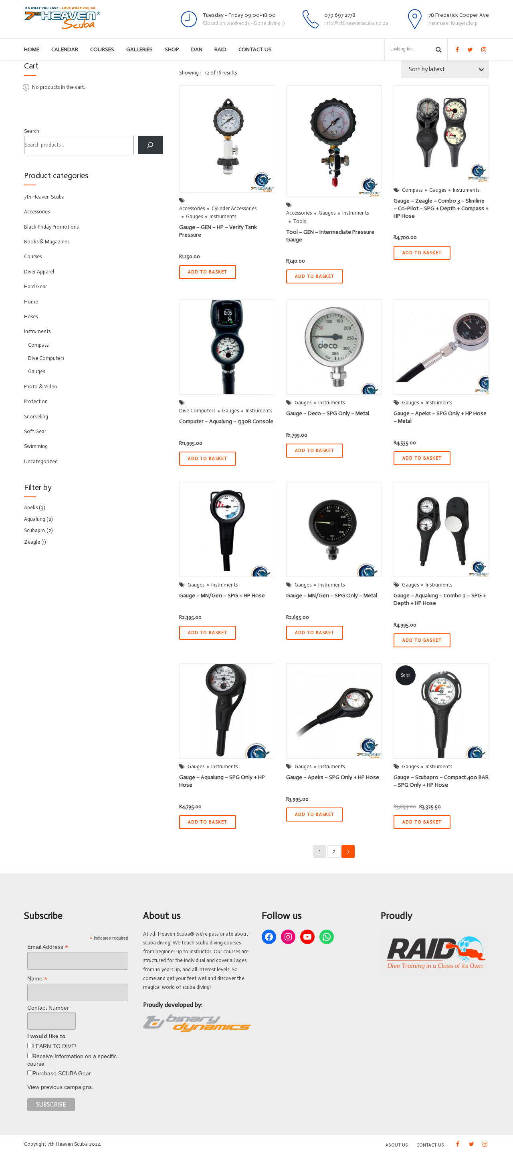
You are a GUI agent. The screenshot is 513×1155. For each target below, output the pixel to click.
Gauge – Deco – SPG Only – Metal (327, 413)
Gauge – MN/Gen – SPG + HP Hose (222, 595)
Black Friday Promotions (51, 227)
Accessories (192, 208)
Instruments (223, 216)
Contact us (255, 49)
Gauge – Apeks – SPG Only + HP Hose (332, 777)
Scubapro (34, 530)
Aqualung (34, 519)
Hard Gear (35, 286)
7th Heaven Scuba (44, 197)
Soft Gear (35, 431)
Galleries (139, 49)
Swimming (36, 446)
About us (397, 1145)
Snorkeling (36, 417)
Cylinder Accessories (234, 208)
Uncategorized (41, 461)
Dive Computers (197, 411)
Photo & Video (40, 387)
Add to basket (207, 272)
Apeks (31, 507)
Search (31, 131)
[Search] (150, 145)
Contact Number (48, 1007)
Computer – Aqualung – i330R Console (226, 421)
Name (37, 978)
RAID (220, 49)
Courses (102, 49)
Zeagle (32, 542)
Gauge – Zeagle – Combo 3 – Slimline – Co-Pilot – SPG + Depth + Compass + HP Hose (441, 208)
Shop (172, 49)
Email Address (47, 947)
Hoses (31, 316)
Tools (299, 221)
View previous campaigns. (60, 1087)
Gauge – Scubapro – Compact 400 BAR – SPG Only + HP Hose (441, 781)
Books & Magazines (46, 242)
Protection (36, 401)
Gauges (194, 216)
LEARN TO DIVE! (54, 1046)
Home (31, 49)
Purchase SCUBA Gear (61, 1073)
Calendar (64, 49)
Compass (412, 190)
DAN (196, 49)
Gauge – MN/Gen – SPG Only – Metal (331, 595)
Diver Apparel (39, 272)
